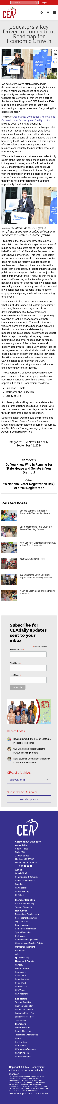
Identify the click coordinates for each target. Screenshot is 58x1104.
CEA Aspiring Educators (25, 1049)
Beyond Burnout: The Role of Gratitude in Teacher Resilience (35, 512)
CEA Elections (21, 888)
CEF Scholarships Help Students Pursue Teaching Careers (36, 528)
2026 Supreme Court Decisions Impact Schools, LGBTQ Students (36, 576)
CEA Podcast (21, 986)
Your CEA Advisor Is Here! (32, 559)
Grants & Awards (22, 925)
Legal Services (21, 921)
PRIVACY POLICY (15, 1094)
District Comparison (24, 1009)
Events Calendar (22, 968)
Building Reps (21, 1042)
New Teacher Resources (26, 918)
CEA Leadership (22, 891)
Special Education (23, 932)
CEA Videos (20, 990)
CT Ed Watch (20, 983)
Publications (20, 972)
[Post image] (9, 515)
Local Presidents (22, 1027)
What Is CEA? (21, 873)
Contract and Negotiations (26, 940)
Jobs (17, 954)
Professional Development (27, 914)
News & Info (20, 976)
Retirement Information (25, 929)
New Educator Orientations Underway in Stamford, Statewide (38, 544)
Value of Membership (24, 903)
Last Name (15, 675)
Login (44, 3)
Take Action (20, 1020)
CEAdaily (42, 442)
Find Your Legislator (24, 1006)
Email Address (17, 649)
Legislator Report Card (25, 1013)
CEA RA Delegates (23, 1056)
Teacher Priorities (23, 1002)
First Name (15, 663)
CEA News (29, 442)
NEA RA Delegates (23, 1053)
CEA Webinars (21, 994)
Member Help (23, 958)
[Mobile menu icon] (55, 12)
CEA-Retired (20, 1046)
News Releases (22, 979)
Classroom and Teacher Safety (29, 943)
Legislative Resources (24, 1017)
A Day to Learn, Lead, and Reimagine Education (37, 592)
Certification (20, 936)
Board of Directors (23, 1031)
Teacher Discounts (23, 907)
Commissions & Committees (28, 877)
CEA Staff (19, 895)
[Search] (36, 2)
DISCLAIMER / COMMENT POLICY (35, 1094)
